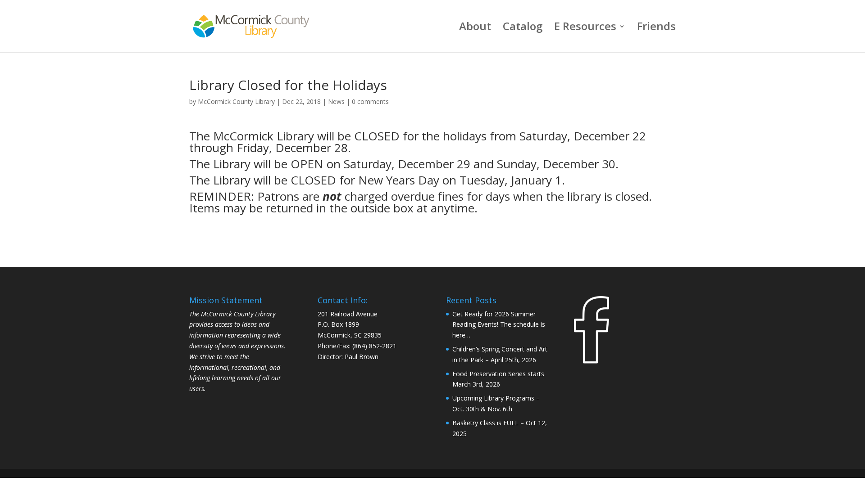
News (336, 101)
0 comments (370, 101)
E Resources (585, 28)
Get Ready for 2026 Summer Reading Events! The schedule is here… (498, 325)
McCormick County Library (236, 101)
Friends (656, 28)
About (475, 28)
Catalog (522, 28)
